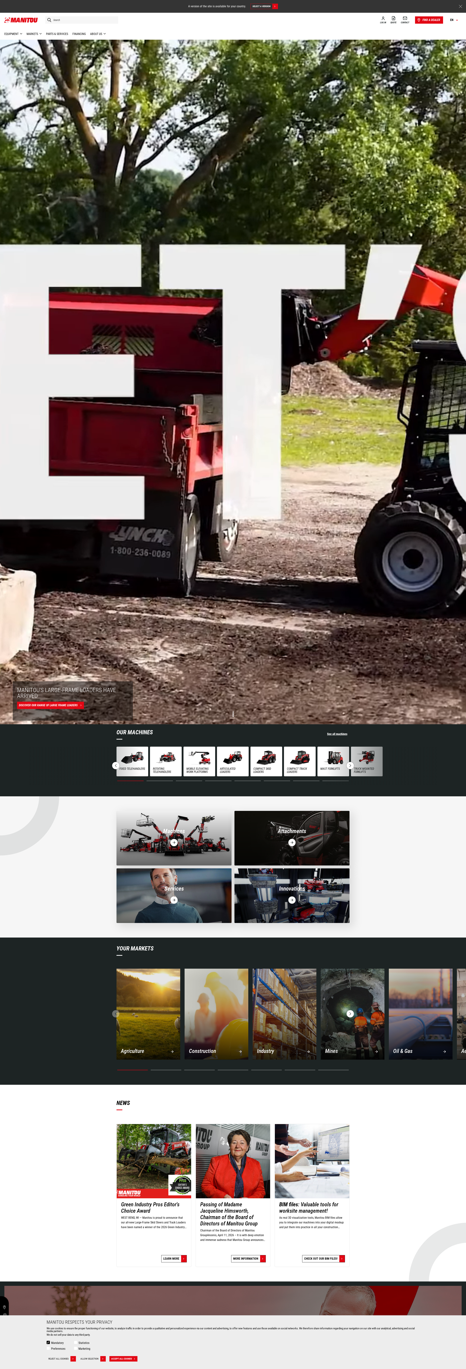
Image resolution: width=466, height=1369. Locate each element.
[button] (350, 765)
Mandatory (57, 1343)
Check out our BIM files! (320, 1258)
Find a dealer (431, 20)
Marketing (84, 1348)
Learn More (171, 1258)
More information (245, 1258)
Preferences (58, 1348)
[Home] (21, 20)
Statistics (83, 1343)
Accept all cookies (121, 1358)
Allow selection (89, 1358)
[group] (132, 761)
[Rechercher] (48, 20)
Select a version (261, 6)
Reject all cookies (58, 1358)
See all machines (337, 734)
